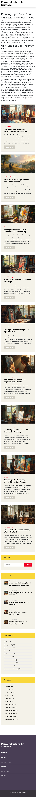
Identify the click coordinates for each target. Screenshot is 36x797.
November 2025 (11, 714)
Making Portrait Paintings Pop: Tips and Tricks (16, 331)
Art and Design (8, 327)
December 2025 (11, 711)
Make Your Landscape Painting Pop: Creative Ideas (17, 181)
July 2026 (9, 689)
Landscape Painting (9, 177)
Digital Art (10, 645)
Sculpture (10, 657)
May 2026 (9, 695)
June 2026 (9, 692)
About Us (3, 757)
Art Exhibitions (11, 660)
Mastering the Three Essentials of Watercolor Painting (17, 431)
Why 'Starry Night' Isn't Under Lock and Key (20, 594)
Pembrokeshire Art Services (12, 4)
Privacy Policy (5, 771)
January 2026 (10, 708)
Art (8, 651)
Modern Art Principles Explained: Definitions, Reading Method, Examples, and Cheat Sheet (20, 584)
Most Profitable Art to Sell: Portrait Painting (18, 613)
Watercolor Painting (9, 427)
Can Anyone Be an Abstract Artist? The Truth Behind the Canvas (15, 130)
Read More (9, 147)
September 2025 (11, 720)
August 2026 (10, 686)
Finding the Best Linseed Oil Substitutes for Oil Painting (15, 231)
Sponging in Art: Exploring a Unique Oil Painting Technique (16, 481)
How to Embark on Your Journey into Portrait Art (17, 531)
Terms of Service (6, 762)
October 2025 (11, 717)
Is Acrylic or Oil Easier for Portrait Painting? (17, 281)
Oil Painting (7, 227)
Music (9, 642)
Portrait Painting (8, 277)
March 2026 (10, 701)
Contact (3, 766)
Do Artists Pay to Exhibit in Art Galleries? (19, 603)
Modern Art (11, 654)
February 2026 (11, 704)
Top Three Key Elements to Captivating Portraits (15, 381)
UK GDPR (3, 775)
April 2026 (9, 698)
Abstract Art (7, 127)
